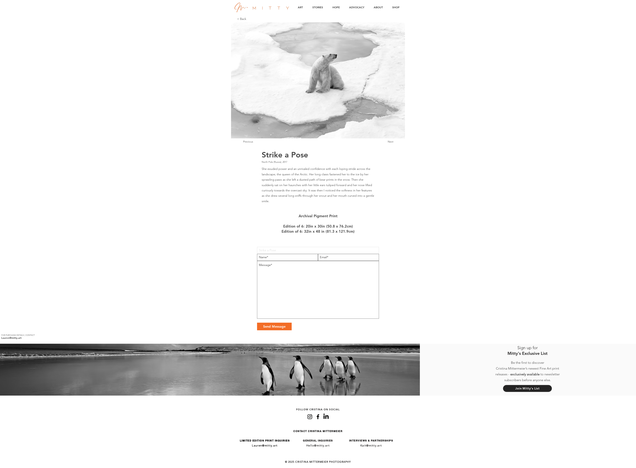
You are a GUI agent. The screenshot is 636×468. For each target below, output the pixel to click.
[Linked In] (326, 416)
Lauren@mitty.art (11, 337)
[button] (300, 7)
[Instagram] (310, 416)
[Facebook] (318, 416)
